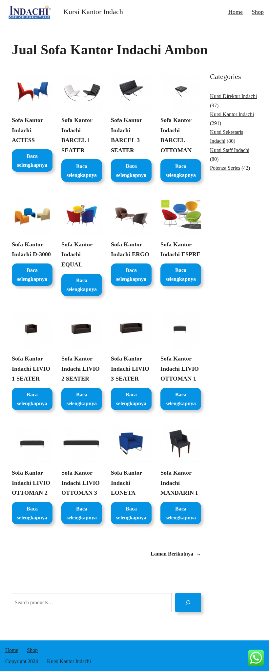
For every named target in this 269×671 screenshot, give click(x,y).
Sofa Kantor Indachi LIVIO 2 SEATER (80, 368)
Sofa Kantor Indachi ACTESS (27, 130)
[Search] (188, 602)
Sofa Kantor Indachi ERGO (130, 249)
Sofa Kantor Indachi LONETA (126, 482)
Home (235, 12)
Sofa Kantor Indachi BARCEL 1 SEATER (77, 135)
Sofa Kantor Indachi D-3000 (31, 249)
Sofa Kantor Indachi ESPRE (180, 249)
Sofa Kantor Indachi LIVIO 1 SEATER (31, 368)
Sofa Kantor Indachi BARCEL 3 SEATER (126, 135)
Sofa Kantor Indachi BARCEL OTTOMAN (176, 135)
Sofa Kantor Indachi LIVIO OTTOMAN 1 (179, 368)
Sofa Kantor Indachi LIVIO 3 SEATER (130, 368)
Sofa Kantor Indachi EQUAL (77, 254)
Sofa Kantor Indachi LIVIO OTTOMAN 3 (80, 482)
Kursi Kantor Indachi (94, 12)
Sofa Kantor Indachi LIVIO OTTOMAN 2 (31, 482)
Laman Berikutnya (176, 554)
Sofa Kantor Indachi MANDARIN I (179, 482)
